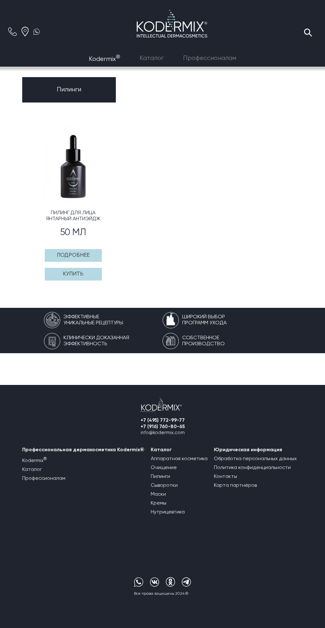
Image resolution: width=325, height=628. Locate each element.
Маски (158, 494)
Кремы (158, 503)
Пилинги (160, 476)
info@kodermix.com (163, 432)
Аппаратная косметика (179, 458)
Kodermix (104, 59)
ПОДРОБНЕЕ (73, 255)
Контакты (225, 476)
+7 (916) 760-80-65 (163, 426)
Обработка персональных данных (255, 458)
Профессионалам (209, 58)
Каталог (152, 58)
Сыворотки (164, 485)
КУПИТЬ (73, 274)
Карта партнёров (235, 485)
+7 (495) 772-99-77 (163, 420)
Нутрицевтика (168, 512)
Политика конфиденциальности (252, 467)
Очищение (164, 467)
